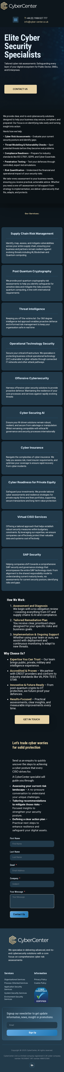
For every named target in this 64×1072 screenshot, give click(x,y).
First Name (15, 838)
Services (9, 973)
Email (12, 865)
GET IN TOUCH (31, 719)
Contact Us (20, 89)
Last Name (15, 852)
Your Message (16, 892)
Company (14, 878)
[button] (16, 20)
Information (40, 973)
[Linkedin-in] (32, 1065)
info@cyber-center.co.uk (36, 22)
